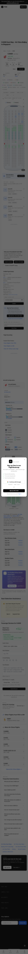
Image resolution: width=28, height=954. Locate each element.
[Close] (24, 459)
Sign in (19, 493)
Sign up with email (14, 490)
